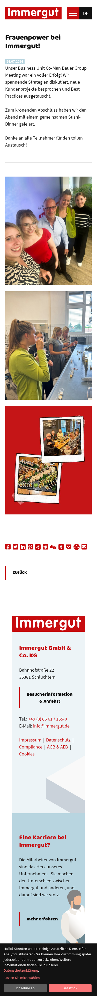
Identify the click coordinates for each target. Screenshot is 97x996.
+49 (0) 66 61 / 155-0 (47, 719)
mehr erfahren (42, 919)
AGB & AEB (57, 747)
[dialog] (48, 969)
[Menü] (73, 13)
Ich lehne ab (25, 988)
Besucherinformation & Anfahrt (50, 698)
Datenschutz (58, 740)
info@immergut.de (51, 726)
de (85, 13)
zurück (20, 572)
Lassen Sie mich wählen (22, 977)
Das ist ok (70, 988)
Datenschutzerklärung (21, 970)
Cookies (27, 754)
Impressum (30, 740)
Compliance (30, 747)
